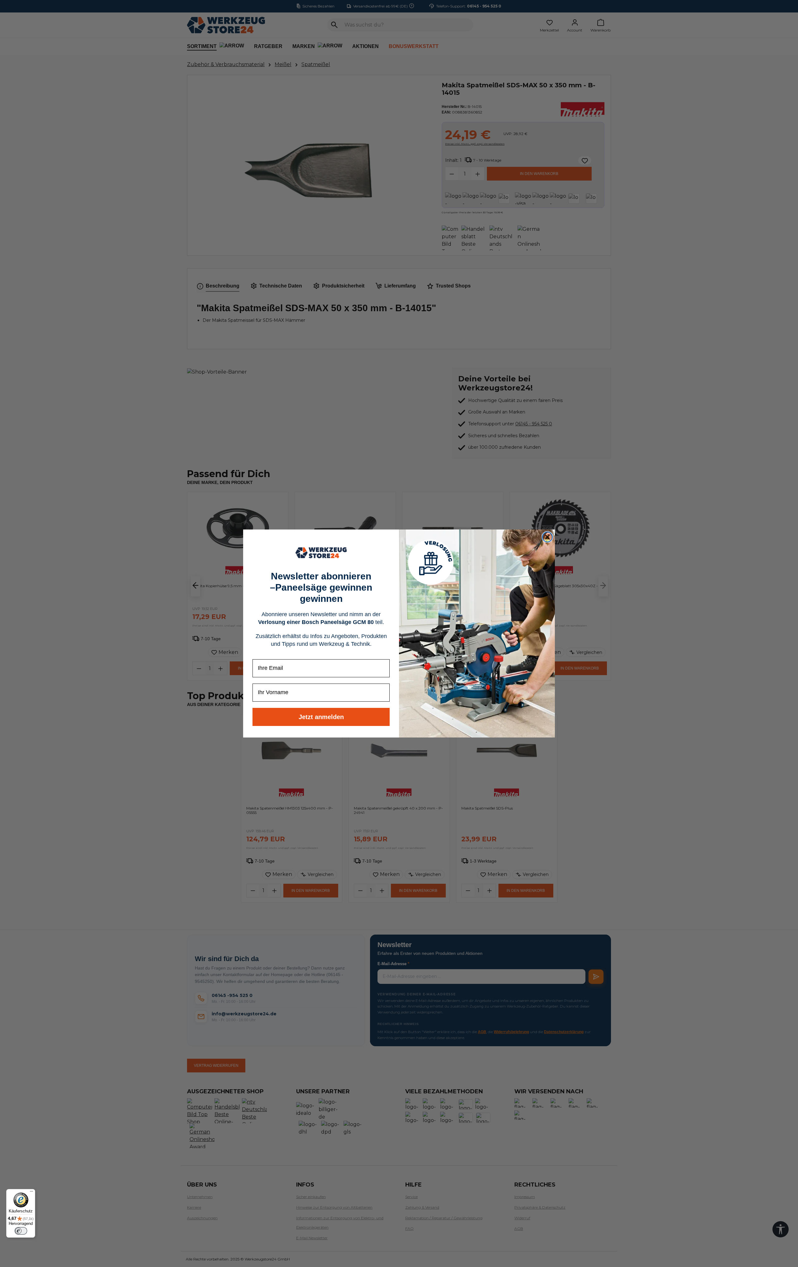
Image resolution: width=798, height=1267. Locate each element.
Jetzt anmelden (321, 716)
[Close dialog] (547, 537)
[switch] (21, 1231)
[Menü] (31, 1193)
